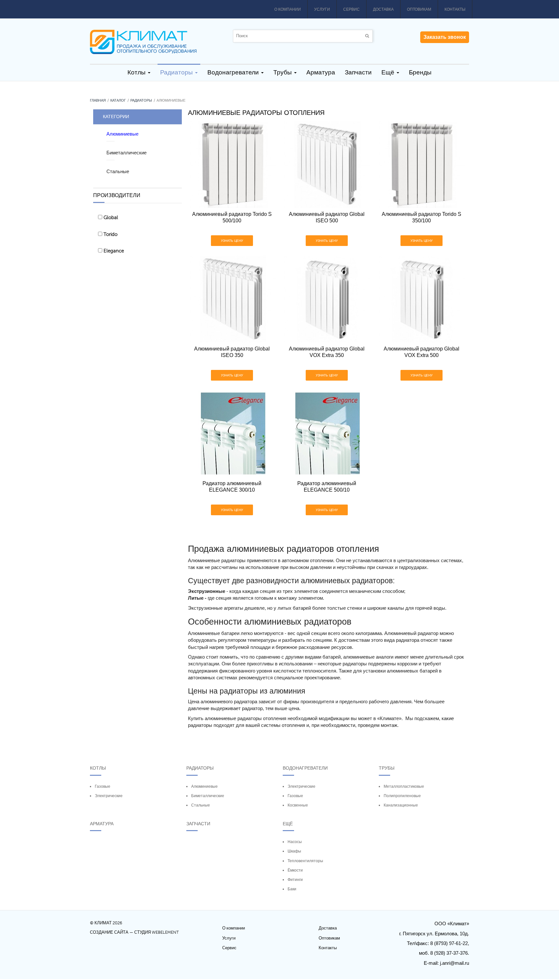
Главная (98, 100)
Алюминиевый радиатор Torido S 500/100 (232, 217)
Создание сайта (109, 932)
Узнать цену (232, 240)
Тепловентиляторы (305, 861)
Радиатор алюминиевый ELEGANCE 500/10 (326, 487)
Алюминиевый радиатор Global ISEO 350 (232, 352)
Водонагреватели (305, 768)
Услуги (322, 9)
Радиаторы (141, 100)
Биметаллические (207, 796)
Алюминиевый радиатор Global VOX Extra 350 (327, 352)
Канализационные (401, 805)
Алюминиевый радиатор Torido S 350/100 (421, 217)
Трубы (386, 768)
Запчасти (198, 823)
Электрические (109, 796)
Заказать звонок (444, 37)
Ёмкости (295, 870)
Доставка (383, 9)
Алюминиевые (204, 786)
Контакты (455, 9)
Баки (292, 889)
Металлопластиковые (404, 786)
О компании (287, 9)
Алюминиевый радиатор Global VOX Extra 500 (421, 352)
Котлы (98, 768)
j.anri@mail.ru (454, 963)
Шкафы (294, 851)
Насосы (295, 842)
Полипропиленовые (402, 796)
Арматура (102, 823)
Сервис (351, 9)
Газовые (102, 786)
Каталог (118, 100)
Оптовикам (419, 9)
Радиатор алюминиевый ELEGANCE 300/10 (232, 487)
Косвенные (298, 805)
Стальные (200, 805)
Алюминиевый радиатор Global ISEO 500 (327, 217)
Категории (116, 116)
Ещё (288, 823)
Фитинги (295, 879)
